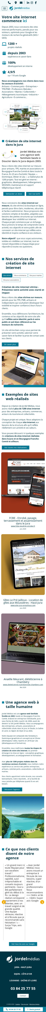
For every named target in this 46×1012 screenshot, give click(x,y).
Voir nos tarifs (34, 194)
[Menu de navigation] (4, 8)
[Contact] (20, 2)
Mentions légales (34, 1004)
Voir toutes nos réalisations (15, 447)
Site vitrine (7, 275)
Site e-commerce (20, 275)
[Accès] (15, 2)
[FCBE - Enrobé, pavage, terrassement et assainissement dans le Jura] (23, 482)
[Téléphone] (9, 2)
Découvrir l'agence (12, 789)
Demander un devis (14, 194)
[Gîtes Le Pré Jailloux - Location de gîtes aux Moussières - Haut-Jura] (23, 564)
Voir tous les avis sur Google (23, 944)
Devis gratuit (34, 1009)
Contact (23, 996)
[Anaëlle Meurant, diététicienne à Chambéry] (23, 643)
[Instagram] (31, 2)
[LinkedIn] (28, 2)
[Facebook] (35, 2)
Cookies (17, 1004)
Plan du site (24, 1004)
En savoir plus (10, 344)
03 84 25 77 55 (23, 988)
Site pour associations (11, 280)
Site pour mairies (35, 275)
